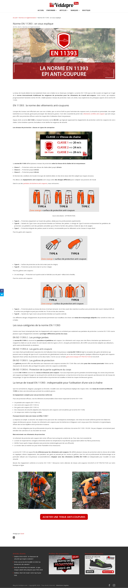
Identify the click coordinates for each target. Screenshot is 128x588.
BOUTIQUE (86, 10)
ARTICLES (63, 10)
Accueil (15, 18)
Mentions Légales (62, 585)
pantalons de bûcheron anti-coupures (35, 183)
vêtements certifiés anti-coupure (94, 114)
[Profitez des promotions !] (64, 574)
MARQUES (74, 10)
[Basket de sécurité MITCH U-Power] (100, 574)
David (22, 533)
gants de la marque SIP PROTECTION (78, 357)
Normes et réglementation (27, 18)
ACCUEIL (41, 10)
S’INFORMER (50, 10)
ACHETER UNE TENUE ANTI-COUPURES (64, 516)
